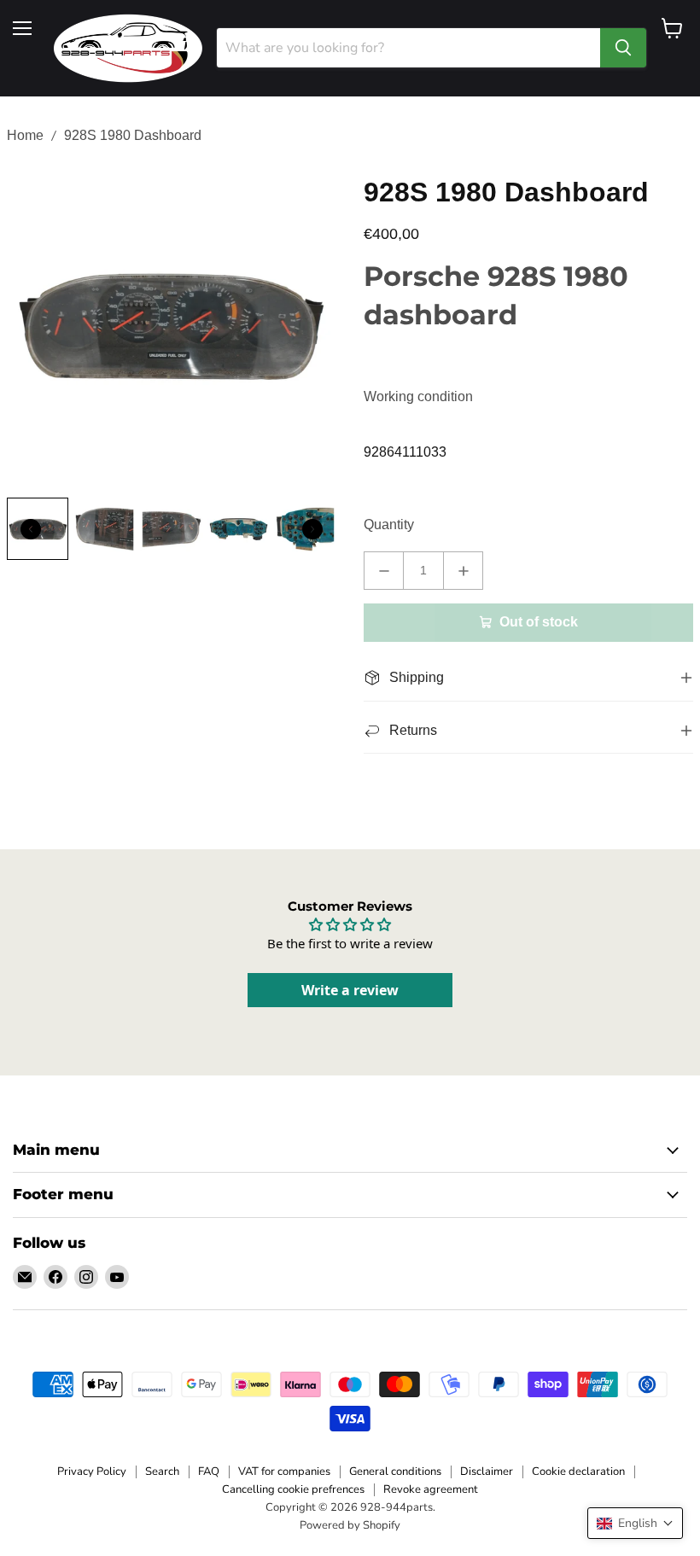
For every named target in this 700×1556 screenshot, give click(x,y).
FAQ (208, 1471)
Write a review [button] (350, 990)
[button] (635, 1523)
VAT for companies (284, 1471)
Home (25, 135)
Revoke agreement (430, 1489)
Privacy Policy (91, 1471)
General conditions (395, 1471)
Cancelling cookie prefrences (293, 1489)
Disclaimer (486, 1471)
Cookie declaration (578, 1471)
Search (162, 1471)
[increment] (463, 570)
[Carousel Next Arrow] (312, 529)
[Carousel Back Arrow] (30, 529)
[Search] (623, 47)
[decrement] (384, 570)
